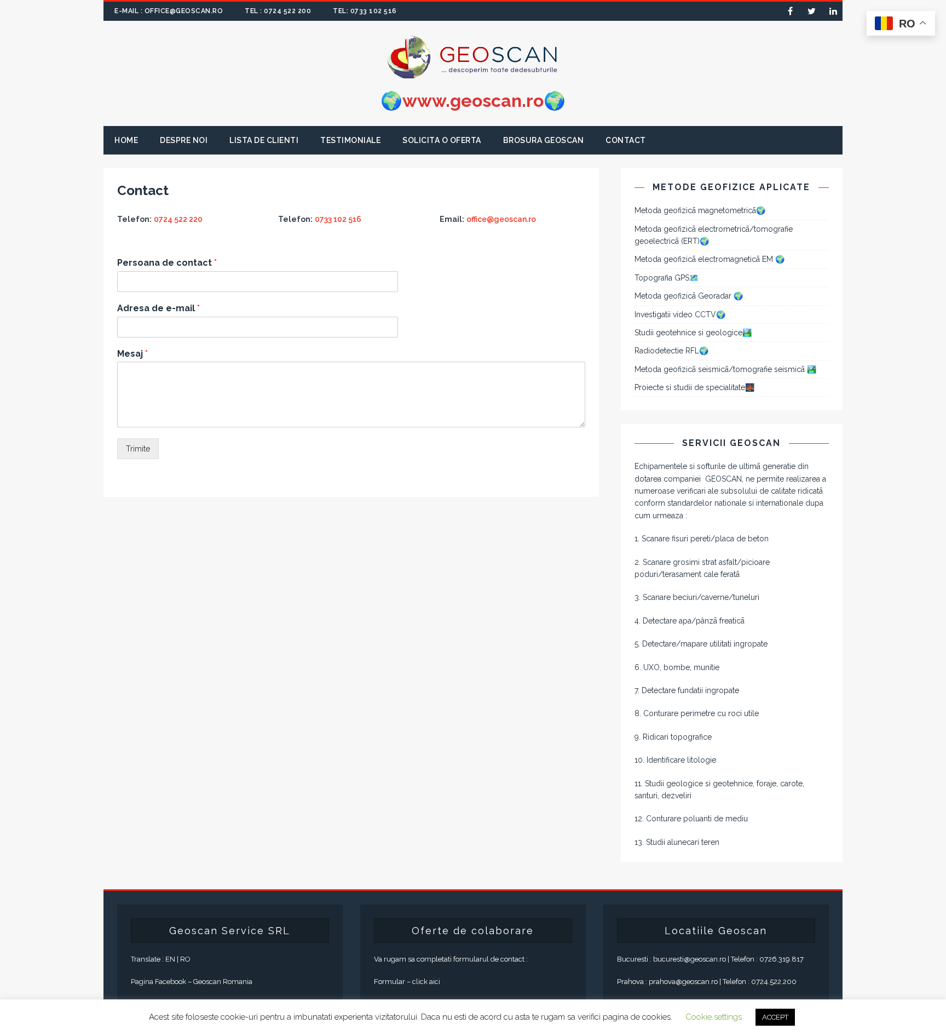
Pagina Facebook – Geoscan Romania (191, 981)
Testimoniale (350, 140)
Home (126, 140)
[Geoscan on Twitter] (811, 11)
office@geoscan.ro (501, 219)
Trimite (138, 448)
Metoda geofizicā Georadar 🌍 (688, 295)
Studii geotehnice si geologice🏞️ (693, 332)
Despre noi (183, 140)
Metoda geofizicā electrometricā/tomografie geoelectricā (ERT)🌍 (713, 235)
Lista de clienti (263, 140)
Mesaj (132, 353)
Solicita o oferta (441, 140)
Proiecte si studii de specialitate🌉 (694, 387)
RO (185, 959)
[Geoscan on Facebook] (790, 11)
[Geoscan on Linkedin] (833, 11)
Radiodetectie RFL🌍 (671, 350)
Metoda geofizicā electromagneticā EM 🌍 (709, 259)
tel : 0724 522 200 (278, 11)
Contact (625, 140)
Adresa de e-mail (158, 308)
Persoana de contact (167, 263)
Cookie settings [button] (713, 1017)
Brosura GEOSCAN (543, 140)
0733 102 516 (338, 219)
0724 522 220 (178, 219)
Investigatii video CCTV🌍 (679, 314)
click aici (426, 981)
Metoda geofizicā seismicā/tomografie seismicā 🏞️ (725, 369)
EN (170, 959)
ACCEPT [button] (775, 1017)
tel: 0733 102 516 (365, 11)
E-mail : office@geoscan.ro (168, 11)
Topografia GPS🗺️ (666, 277)
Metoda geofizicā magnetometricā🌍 (699, 210)
